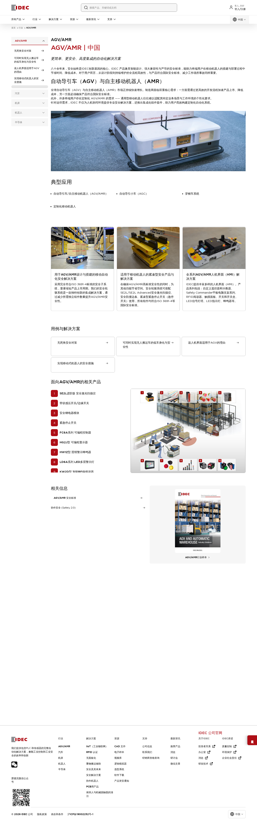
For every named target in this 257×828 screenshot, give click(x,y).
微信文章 (175, 763)
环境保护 (227, 752)
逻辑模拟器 (120, 763)
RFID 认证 (92, 752)
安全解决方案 (93, 775)
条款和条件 (57, 814)
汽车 (60, 752)
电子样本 (119, 752)
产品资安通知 (121, 780)
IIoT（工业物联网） (97, 746)
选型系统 (119, 769)
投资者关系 (204, 746)
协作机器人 (92, 780)
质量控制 (227, 746)
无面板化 (91, 757)
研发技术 (203, 763)
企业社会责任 (229, 757)
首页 (13, 28)
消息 (172, 752)
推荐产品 (175, 746)
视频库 (118, 757)
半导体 (62, 769)
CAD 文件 (120, 746)
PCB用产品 (92, 786)
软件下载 (119, 775)
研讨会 (174, 757)
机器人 (62, 763)
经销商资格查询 (150, 757)
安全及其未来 (93, 769)
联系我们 (147, 752)
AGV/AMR (64, 746)
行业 (21, 28)
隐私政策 (42, 814)
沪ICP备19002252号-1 (80, 814)
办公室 (202, 752)
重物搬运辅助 (93, 763)
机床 (60, 757)
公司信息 (147, 746)
